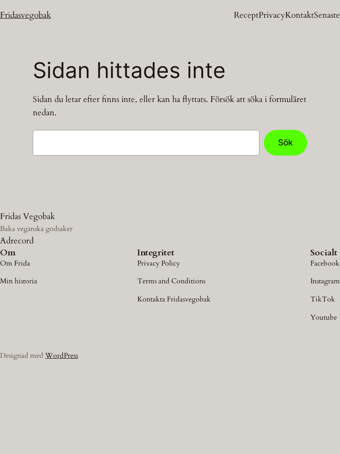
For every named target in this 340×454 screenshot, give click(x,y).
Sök (285, 142)
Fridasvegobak (25, 15)
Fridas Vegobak (27, 216)
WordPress (61, 355)
